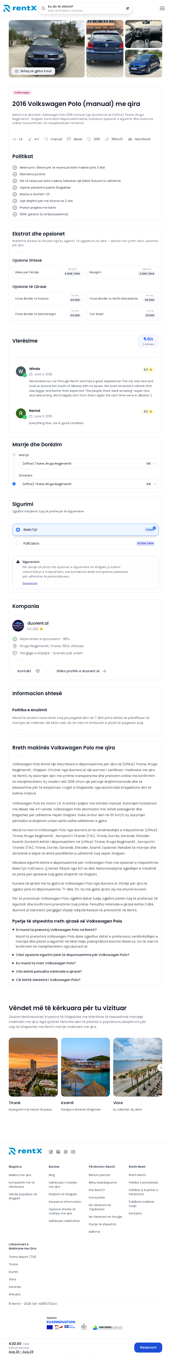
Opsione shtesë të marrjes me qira (62, 1211)
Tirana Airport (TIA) (22, 1257)
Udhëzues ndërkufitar (64, 1221)
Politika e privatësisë (143, 1182)
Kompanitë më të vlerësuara (22, 1184)
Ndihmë (94, 1232)
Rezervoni (148, 1347)
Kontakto (135, 1213)
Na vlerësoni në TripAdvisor (100, 1207)
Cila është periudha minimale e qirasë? (49, 971)
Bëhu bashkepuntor (103, 1182)
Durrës (13, 1272)
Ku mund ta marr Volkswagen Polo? (46, 963)
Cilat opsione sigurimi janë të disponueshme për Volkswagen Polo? (72, 954)
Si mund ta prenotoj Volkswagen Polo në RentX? (56, 929)
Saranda (15, 1287)
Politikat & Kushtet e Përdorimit (143, 1192)
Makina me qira (20, 1175)
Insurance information (65, 1202)
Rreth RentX (137, 1175)
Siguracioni (30, 583)
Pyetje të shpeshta (102, 1224)
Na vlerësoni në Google (105, 1217)
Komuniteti (97, 1197)
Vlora (12, 1279)
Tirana (13, 1264)
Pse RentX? (97, 1190)
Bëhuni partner (99, 1175)
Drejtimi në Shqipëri (63, 1194)
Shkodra (14, 1294)
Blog (52, 1175)
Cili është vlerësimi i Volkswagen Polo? (48, 979)
